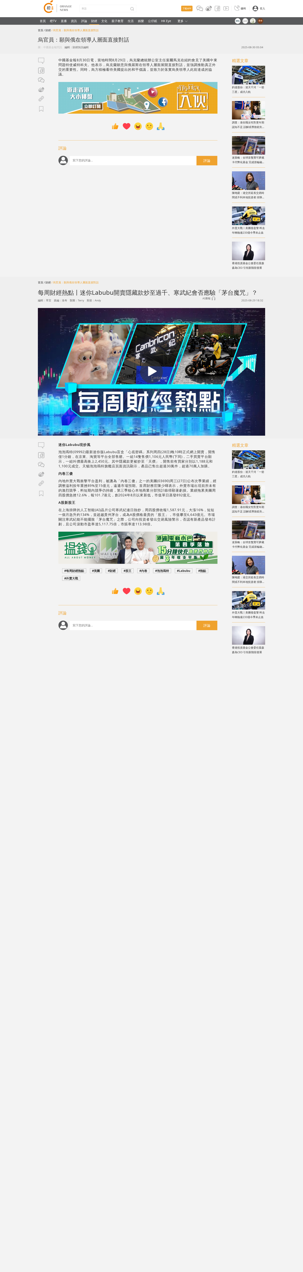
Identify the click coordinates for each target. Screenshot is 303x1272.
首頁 (43, 21)
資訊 (74, 21)
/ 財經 (47, 30)
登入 (262, 8)
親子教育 (118, 21)
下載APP (187, 8)
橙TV (53, 21)
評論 (84, 21)
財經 (94, 21)
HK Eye (166, 21)
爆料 (243, 8)
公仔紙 (152, 21)
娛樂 (141, 21)
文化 (104, 21)
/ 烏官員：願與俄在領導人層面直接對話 (75, 30)
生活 (131, 21)
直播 (64, 21)
